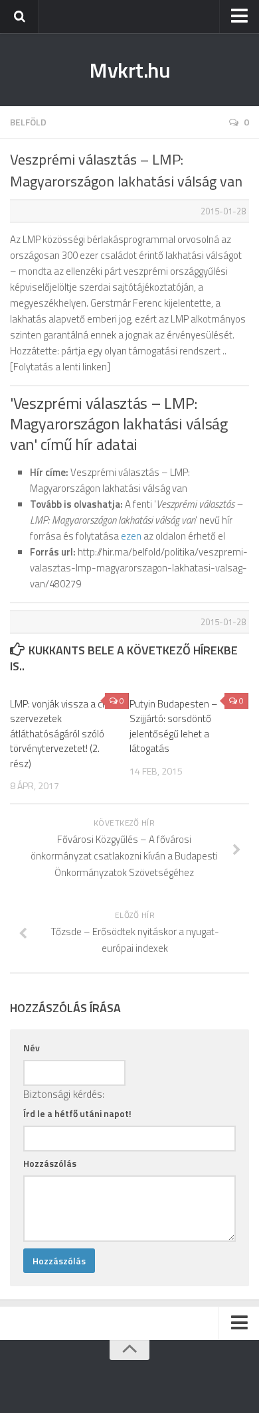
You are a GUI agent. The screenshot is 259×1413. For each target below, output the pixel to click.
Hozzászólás (49, 1163)
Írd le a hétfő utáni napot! (77, 1113)
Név (31, 1048)
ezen (131, 536)
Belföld (28, 122)
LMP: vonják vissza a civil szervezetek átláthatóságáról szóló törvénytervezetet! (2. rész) (61, 733)
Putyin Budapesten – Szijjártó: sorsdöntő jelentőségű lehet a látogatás (174, 726)
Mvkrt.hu (129, 70)
